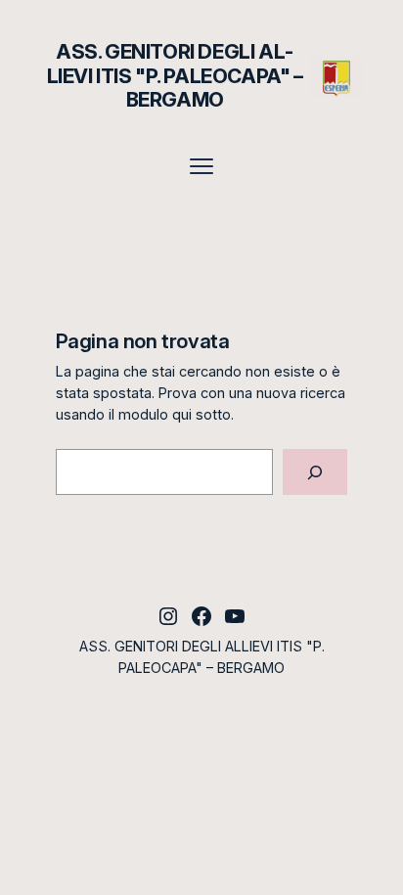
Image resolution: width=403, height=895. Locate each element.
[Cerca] (315, 472)
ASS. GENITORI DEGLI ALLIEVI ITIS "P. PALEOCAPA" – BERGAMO (175, 75)
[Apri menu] (201, 166)
